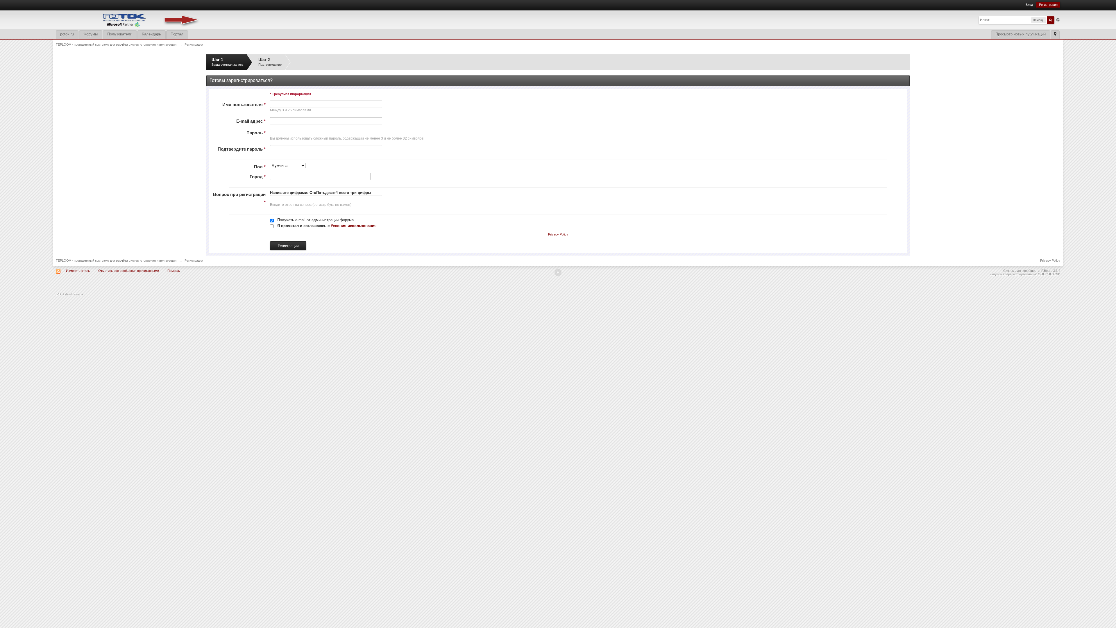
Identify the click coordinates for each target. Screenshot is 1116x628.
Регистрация (1048, 4)
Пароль (256, 132)
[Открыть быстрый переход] (1055, 34)
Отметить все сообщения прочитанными (128, 270)
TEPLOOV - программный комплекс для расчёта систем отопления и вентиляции (116, 260)
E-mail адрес (251, 121)
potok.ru (67, 34)
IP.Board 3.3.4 (1050, 270)
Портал (177, 34)
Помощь (173, 270)
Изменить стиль (78, 270)
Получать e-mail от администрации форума (315, 220)
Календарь (151, 34)
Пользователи (119, 34)
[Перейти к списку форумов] (128, 19)
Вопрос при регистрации (239, 198)
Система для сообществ (1021, 270)
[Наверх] (558, 272)
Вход (1029, 4)
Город (258, 176)
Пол (260, 166)
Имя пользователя (244, 104)
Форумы (90, 34)
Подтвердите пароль (242, 149)
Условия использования (354, 226)
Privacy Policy (558, 234)
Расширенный (1058, 19)
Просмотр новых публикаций (1020, 34)
